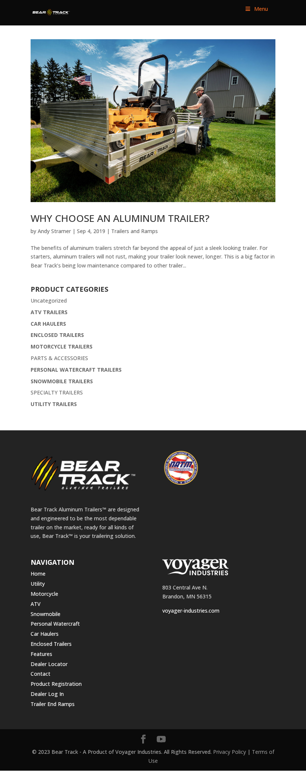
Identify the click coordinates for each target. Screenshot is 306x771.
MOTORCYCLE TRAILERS (62, 346)
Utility (38, 583)
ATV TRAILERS (49, 312)
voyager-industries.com (190, 610)
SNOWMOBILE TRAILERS (62, 381)
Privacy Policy (229, 751)
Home (38, 573)
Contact (40, 673)
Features (41, 653)
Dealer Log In (47, 693)
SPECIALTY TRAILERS (57, 392)
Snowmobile (45, 613)
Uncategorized (49, 300)
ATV (36, 603)
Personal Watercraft (55, 623)
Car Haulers (45, 633)
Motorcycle (44, 593)
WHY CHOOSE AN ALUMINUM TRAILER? (120, 218)
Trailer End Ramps (53, 703)
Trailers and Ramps (134, 231)
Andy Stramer (54, 231)
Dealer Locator (49, 664)
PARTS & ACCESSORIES (59, 358)
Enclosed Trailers (51, 643)
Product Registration (56, 683)
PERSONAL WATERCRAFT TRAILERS (76, 369)
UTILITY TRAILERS (54, 404)
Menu (261, 8)
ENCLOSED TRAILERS (57, 334)
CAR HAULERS (48, 323)
